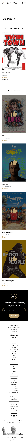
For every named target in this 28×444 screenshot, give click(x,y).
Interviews (14, 384)
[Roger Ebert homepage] (9, 3)
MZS (14, 380)
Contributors (14, 413)
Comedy (14, 347)
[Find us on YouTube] (14, 416)
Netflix (14, 359)
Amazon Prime (14, 345)
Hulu (14, 355)
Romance (14, 362)
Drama (14, 351)
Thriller (14, 368)
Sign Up (14, 337)
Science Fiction (14, 364)
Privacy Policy (14, 440)
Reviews (14, 374)
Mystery (14, 357)
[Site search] (22, 3)
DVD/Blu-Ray (14, 388)
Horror (14, 353)
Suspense (14, 366)
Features (14, 394)
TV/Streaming (14, 397)
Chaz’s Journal (14, 376)
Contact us (14, 408)
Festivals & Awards (14, 401)
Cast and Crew (14, 331)
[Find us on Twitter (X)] (16, 416)
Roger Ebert (14, 399)
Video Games (14, 390)
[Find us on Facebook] (11, 416)
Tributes (14, 386)
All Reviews (14, 329)
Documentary (14, 349)
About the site (14, 406)
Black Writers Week (14, 392)
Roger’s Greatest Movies (14, 327)
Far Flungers (14, 382)
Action (14, 343)
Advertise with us (14, 411)
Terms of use (14, 439)
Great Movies (14, 378)
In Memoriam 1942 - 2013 (14, 422)
